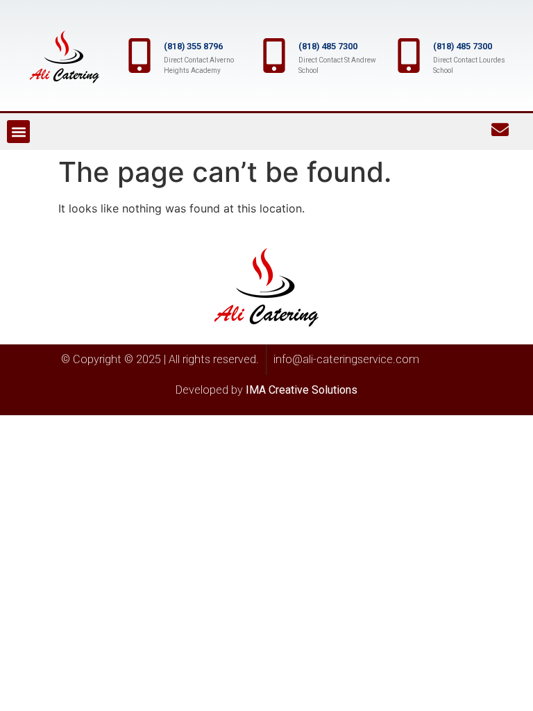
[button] (18, 131)
